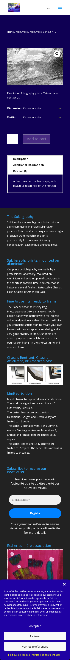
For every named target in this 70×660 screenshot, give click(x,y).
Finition (12, 117)
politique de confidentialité (41, 528)
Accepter (35, 626)
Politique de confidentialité (46, 654)
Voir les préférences (35, 646)
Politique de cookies (19, 654)
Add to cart (36, 138)
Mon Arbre (22, 31)
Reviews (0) (20, 171)
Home (10, 31)
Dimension (14, 108)
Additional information (28, 165)
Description (20, 159)
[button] (64, 584)
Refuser (35, 636)
